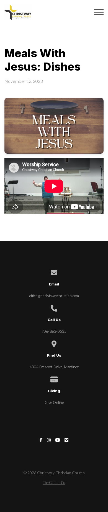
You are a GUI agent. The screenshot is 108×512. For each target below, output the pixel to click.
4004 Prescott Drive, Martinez (54, 367)
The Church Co (54, 482)
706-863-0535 (54, 331)
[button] (99, 12)
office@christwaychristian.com (54, 296)
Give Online (54, 402)
